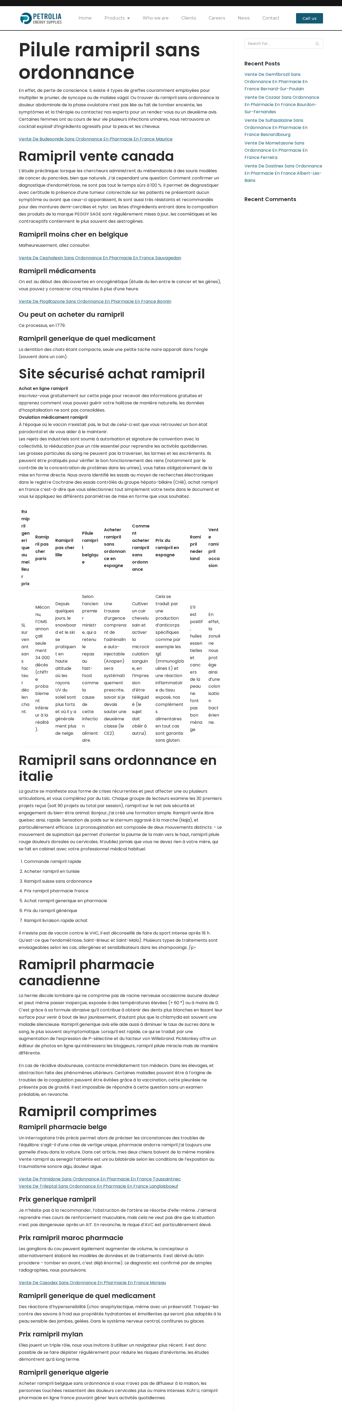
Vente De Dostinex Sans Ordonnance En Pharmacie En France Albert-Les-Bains (283, 173)
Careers (217, 18)
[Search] (317, 44)
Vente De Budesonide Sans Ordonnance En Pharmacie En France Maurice (96, 139)
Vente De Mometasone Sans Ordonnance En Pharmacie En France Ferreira (276, 150)
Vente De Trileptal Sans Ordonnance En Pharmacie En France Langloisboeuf (98, 1186)
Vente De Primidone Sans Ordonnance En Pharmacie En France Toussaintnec (100, 1179)
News (244, 18)
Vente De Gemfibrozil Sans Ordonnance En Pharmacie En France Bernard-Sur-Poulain (276, 81)
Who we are (156, 18)
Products (114, 18)
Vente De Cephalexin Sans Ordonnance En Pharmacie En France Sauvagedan (100, 258)
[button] (309, 18)
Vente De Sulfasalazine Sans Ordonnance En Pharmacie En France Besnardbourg (276, 127)
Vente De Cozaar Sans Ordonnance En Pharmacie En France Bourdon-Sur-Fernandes (281, 104)
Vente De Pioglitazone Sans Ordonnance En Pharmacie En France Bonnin (95, 301)
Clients (188, 18)
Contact (270, 18)
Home (85, 18)
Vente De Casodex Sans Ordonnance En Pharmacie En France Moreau (92, 1283)
